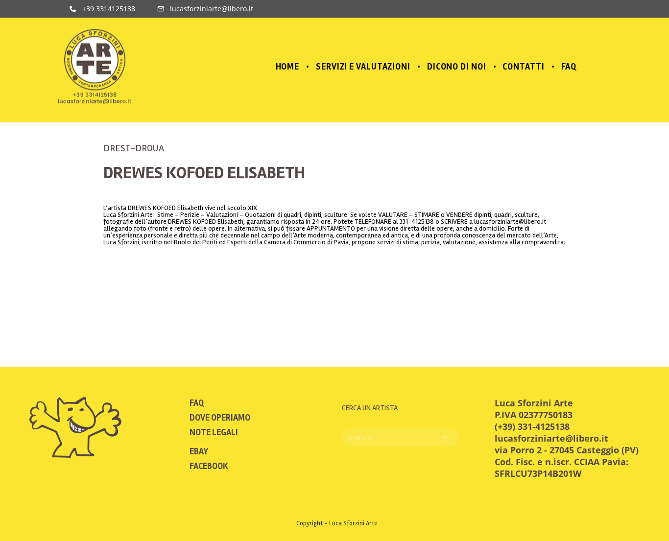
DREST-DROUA (133, 148)
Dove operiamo (220, 417)
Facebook (209, 466)
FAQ (197, 403)
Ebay (199, 451)
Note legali (214, 432)
